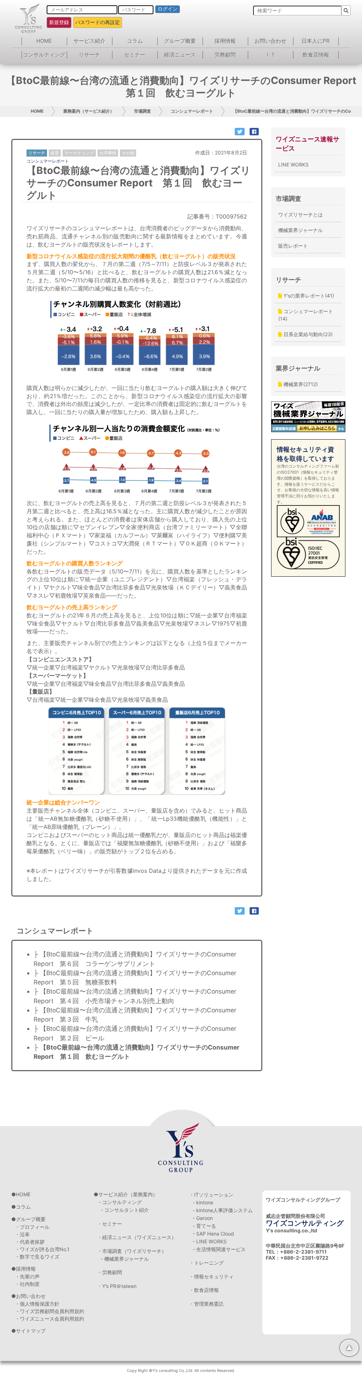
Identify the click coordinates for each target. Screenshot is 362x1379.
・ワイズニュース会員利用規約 (49, 1319)
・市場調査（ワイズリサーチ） (132, 1251)
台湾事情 (107, 153)
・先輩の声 (27, 1276)
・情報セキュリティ (211, 1276)
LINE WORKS (293, 165)
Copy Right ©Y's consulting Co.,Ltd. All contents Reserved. (181, 1370)
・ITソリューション (211, 1195)
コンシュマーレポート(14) (305, 315)
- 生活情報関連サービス (219, 1249)
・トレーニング (206, 1263)
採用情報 (225, 41)
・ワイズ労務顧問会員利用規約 (49, 1311)
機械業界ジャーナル (300, 230)
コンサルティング (44, 54)
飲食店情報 (316, 54)
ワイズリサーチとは (300, 214)
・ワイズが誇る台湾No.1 (42, 1249)
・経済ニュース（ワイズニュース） (136, 1237)
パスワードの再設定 (97, 22)
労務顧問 (225, 54)
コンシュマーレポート (192, 111)
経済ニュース (180, 54)
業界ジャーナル (298, 368)
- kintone (203, 1202)
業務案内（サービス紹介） (88, 111)
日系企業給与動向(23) (307, 334)
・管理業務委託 (206, 1304)
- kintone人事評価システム (223, 1210)
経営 (55, 153)
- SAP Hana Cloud (213, 1234)
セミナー (134, 54)
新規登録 (59, 22)
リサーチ (89, 54)
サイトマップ (31, 1331)
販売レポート (293, 246)
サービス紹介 (89, 41)
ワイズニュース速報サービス (307, 143)
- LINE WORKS (210, 1241)
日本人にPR (316, 41)
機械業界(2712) (300, 384)
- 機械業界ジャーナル (125, 1259)
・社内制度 (27, 1284)
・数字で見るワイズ (37, 1257)
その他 (128, 153)
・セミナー (109, 1224)
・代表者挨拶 (30, 1242)
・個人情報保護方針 (37, 1304)
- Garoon (203, 1218)
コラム (135, 41)
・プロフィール (32, 1227)
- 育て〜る (204, 1226)
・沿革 (22, 1234)
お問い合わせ (270, 41)
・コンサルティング (119, 1202)
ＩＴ (270, 54)
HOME (44, 41)
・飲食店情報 (204, 1290)
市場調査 (142, 111)
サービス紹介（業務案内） (128, 1194)
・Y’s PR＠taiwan (116, 1286)
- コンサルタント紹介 (125, 1210)
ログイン (167, 9)
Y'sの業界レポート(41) (308, 296)
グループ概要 (180, 41)
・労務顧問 (109, 1272)
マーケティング (79, 153)
